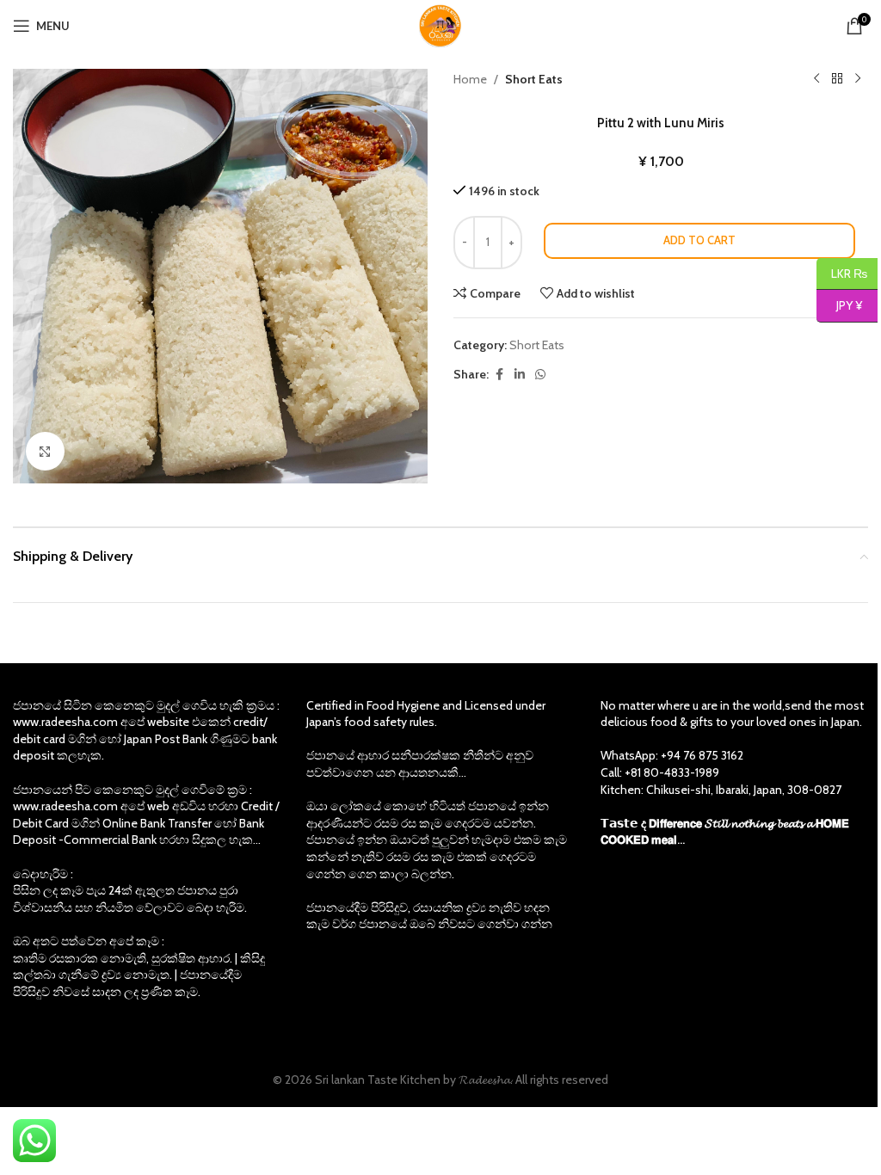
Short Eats (534, 79)
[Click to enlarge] (45, 451)
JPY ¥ (839, 305)
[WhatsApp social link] (540, 374)
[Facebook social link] (499, 374)
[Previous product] (816, 79)
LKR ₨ (841, 272)
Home (470, 79)
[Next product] (857, 79)
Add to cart (699, 240)
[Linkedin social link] (519, 374)
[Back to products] (837, 79)
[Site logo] (440, 24)
